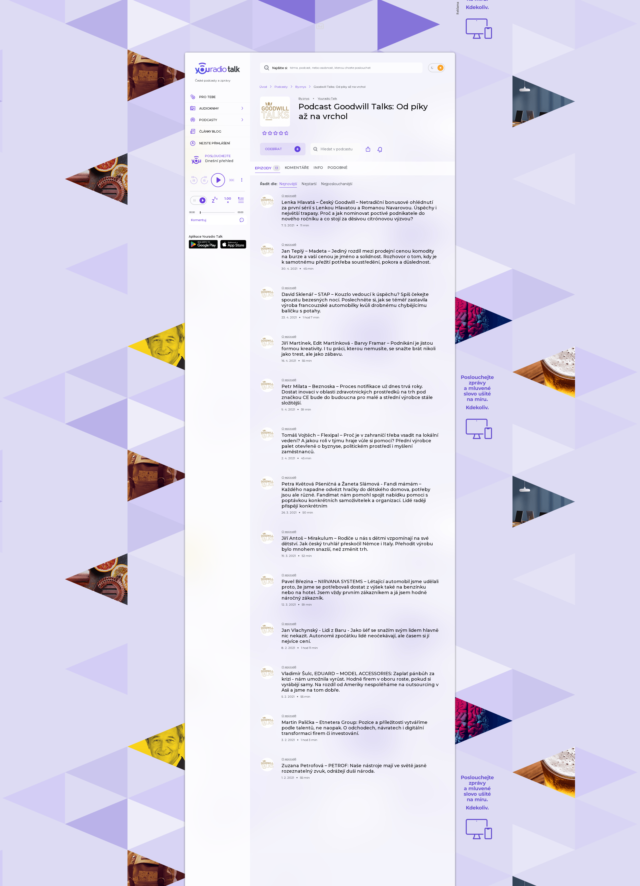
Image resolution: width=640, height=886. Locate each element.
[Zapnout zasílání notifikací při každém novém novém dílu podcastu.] (380, 149)
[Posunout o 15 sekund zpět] (193, 180)
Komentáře (297, 167)
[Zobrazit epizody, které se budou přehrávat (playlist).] (240, 200)
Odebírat (273, 149)
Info (318, 167)
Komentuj (198, 220)
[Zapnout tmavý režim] (436, 67)
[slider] (200, 212)
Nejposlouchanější (336, 184)
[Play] (218, 180)
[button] (217, 108)
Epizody (266, 168)
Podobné (338, 167)
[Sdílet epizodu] (445, 205)
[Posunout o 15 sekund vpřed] (204, 180)
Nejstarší (309, 184)
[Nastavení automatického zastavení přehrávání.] (214, 200)
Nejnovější (288, 184)
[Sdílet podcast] (369, 149)
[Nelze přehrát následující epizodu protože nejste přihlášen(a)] (231, 180)
